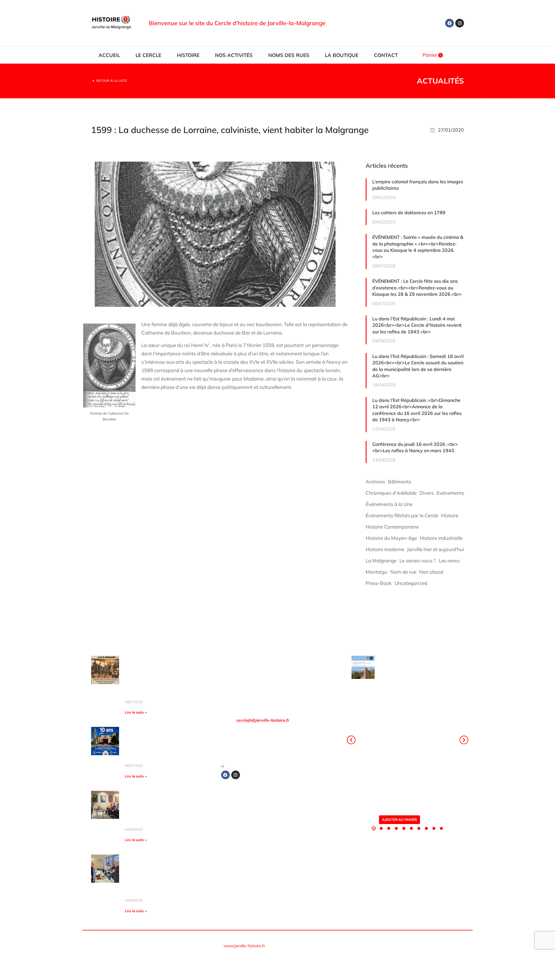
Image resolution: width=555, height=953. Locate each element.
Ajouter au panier (399, 819)
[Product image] (363, 667)
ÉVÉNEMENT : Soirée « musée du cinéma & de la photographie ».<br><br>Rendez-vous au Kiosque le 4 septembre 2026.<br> (417, 246)
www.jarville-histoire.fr (244, 945)
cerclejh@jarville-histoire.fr (262, 720)
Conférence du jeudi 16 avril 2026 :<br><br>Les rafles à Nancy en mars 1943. (415, 447)
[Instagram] (459, 23)
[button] (373, 828)
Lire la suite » (136, 712)
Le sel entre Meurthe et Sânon (415, 664)
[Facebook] (449, 23)
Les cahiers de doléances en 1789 (408, 212)
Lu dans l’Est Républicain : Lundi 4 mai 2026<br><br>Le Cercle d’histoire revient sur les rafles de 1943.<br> (417, 325)
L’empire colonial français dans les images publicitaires (417, 185)
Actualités (440, 81)
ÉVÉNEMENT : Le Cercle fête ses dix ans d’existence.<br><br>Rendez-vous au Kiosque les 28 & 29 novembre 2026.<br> (417, 287)
